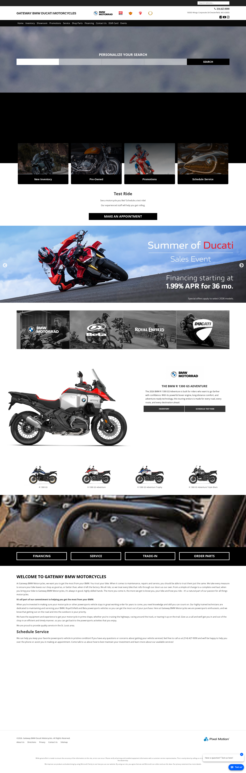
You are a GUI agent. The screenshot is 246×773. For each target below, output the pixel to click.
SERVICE (96, 556)
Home (20, 23)
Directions (31, 742)
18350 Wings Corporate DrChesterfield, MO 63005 (208, 12)
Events (123, 23)
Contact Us (101, 23)
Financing (89, 23)
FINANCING (42, 556)
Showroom (42, 23)
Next (241, 267)
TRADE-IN (150, 556)
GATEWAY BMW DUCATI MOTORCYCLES (46, 13)
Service (66, 23)
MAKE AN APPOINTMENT (123, 216)
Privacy (42, 742)
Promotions (55, 23)
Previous (5, 267)
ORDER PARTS (204, 556)
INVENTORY (164, 409)
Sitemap (64, 742)
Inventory (30, 23)
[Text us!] (236, 768)
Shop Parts (77, 23)
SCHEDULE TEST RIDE (205, 409)
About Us (20, 742)
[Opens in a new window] (220, 17)
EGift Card (113, 23)
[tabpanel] (123, 264)
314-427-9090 (223, 8)
